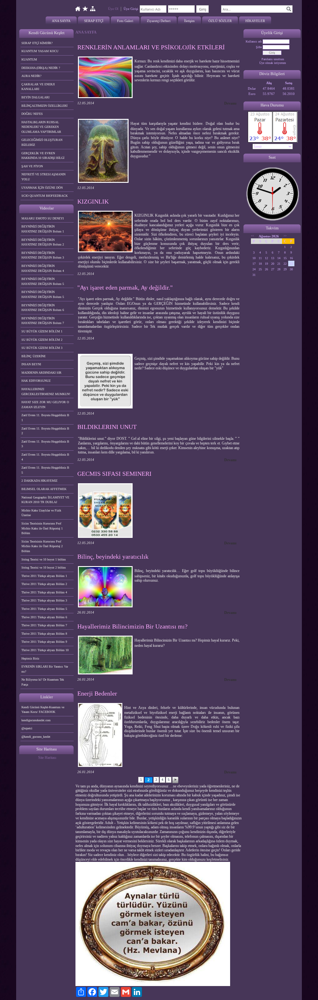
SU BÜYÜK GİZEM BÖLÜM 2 (41, 339)
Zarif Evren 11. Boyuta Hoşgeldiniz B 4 (45, 457)
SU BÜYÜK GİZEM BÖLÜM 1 (41, 331)
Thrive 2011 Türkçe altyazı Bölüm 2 (44, 584)
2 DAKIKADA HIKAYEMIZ (39, 480)
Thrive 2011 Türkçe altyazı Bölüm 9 (44, 641)
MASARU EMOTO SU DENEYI (42, 218)
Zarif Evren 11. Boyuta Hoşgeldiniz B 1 (45, 417)
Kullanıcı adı (254, 41)
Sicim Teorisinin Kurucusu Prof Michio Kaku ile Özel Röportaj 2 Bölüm (42, 546)
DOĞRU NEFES (32, 113)
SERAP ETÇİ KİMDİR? (37, 43)
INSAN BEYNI (31, 364)
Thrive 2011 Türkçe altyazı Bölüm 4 (44, 592)
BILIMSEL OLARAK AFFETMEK (43, 489)
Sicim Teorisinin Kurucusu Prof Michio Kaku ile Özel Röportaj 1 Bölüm (42, 528)
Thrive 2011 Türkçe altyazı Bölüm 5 (44, 608)
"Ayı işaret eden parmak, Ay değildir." (125, 287)
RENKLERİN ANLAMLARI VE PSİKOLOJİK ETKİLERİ (151, 47)
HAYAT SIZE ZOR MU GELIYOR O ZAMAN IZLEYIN (45, 404)
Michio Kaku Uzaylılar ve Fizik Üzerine (41, 513)
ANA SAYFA (61, 21)
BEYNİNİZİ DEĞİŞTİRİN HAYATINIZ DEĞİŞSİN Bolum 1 (42, 229)
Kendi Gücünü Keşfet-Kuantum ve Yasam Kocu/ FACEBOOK (42, 709)
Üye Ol (113, 9)
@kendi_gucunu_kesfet (35, 736)
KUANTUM (29, 59)
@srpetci (26, 728)
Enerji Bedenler (97, 693)
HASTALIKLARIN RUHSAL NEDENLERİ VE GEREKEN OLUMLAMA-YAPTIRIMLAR (41, 126)
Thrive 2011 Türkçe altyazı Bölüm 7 (44, 625)
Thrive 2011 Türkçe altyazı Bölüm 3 (44, 600)
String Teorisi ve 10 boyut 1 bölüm (43, 559)
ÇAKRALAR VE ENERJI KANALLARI (38, 87)
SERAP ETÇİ (93, 21)
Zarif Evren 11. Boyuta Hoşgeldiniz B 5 (45, 470)
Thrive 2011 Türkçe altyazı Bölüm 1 (44, 576)
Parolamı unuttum (272, 59)
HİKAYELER (255, 21)
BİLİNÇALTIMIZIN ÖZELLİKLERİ (44, 105)
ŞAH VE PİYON (32, 166)
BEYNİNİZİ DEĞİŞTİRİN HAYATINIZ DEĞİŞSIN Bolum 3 (42, 255)
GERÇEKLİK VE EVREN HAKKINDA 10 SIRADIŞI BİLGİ (42, 155)
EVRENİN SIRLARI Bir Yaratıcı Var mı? (44, 669)
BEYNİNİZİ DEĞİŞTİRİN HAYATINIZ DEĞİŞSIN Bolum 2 (42, 242)
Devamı (230, 103)
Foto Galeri (125, 21)
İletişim (189, 21)
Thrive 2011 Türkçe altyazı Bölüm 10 (45, 650)
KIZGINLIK (93, 201)
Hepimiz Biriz (30, 658)
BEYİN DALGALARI (35, 97)
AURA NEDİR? (31, 76)
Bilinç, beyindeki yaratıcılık (112, 556)
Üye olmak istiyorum (272, 63)
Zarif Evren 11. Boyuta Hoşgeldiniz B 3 (45, 444)
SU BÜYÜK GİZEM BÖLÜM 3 (41, 347)
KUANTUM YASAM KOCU (39, 51)
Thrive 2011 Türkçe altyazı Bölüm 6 (44, 617)
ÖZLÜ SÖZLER (220, 21)
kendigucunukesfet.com (36, 720)
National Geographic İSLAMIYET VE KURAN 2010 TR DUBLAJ (45, 500)
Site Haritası (47, 757)
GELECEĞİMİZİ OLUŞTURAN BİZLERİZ (41, 142)
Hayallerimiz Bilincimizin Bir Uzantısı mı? (132, 626)
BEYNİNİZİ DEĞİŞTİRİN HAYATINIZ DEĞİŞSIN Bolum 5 (42, 281)
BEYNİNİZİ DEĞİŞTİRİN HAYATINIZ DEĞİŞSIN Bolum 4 (42, 268)
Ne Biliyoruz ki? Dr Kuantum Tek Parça (42, 682)
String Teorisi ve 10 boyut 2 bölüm (43, 567)
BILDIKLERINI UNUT (107, 426)
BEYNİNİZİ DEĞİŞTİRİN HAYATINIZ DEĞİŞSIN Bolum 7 (42, 321)
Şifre (259, 47)
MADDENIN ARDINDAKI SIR (41, 372)
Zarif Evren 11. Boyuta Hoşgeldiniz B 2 (45, 431)
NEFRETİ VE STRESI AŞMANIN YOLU (43, 177)
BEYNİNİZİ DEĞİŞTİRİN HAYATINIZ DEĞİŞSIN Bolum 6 (42, 308)
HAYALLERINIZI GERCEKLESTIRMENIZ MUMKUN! (45, 391)
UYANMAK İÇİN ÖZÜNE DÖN (42, 187)
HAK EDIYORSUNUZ (36, 380)
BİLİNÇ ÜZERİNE (33, 356)
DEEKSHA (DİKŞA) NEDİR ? (40, 68)
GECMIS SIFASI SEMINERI (114, 473)
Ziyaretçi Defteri (158, 21)
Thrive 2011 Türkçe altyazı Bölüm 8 (44, 633)
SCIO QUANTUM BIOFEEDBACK (44, 195)
